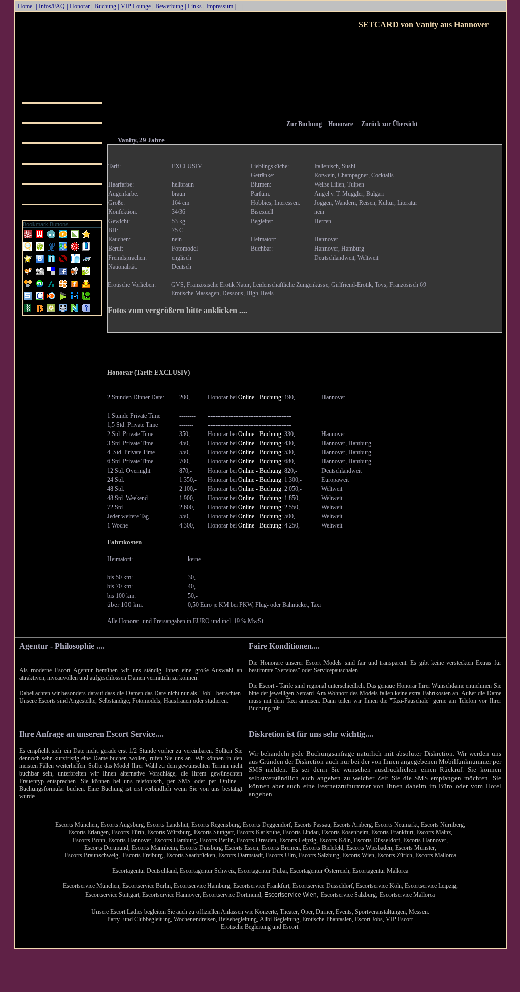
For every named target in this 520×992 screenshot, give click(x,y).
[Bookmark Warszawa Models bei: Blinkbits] (40, 311)
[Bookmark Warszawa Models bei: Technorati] (86, 299)
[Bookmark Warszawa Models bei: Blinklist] (52, 299)
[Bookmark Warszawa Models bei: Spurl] (29, 299)
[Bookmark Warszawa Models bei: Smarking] (64, 311)
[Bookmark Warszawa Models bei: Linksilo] (63, 262)
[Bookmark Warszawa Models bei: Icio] (52, 237)
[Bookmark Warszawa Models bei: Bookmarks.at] (40, 262)
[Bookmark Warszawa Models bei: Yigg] (29, 274)
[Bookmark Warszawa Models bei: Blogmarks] (64, 299)
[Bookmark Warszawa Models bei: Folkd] (87, 262)
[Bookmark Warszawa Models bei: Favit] (29, 262)
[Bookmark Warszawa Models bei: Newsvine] (29, 311)
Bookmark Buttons (46, 224)
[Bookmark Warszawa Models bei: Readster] (75, 262)
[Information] (86, 311)
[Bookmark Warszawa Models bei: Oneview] (64, 237)
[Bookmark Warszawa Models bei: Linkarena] (75, 237)
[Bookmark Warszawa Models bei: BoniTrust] (64, 250)
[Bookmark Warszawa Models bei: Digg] (40, 274)
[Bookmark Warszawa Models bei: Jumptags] (86, 274)
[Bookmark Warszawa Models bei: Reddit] (75, 274)
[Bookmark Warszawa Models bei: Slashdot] (52, 287)
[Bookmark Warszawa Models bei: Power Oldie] (75, 250)
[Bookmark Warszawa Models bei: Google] (40, 299)
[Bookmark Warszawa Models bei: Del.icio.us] (52, 274)
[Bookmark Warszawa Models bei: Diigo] (75, 299)
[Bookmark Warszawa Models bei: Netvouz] (75, 311)
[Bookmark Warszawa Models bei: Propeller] (64, 287)
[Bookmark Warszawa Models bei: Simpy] (29, 287)
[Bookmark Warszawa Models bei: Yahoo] (86, 287)
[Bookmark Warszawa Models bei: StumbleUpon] (40, 287)
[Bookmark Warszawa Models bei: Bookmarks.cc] (86, 250)
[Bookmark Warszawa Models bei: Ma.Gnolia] (52, 311)
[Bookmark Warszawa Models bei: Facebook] (64, 274)
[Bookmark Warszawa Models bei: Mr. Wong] (29, 237)
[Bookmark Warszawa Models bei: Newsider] (52, 262)
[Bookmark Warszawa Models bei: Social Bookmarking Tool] (52, 250)
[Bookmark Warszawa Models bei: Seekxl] (29, 250)
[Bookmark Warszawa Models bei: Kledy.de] (40, 250)
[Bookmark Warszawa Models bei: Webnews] (40, 237)
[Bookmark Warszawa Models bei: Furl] (75, 287)
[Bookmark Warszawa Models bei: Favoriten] (86, 237)
